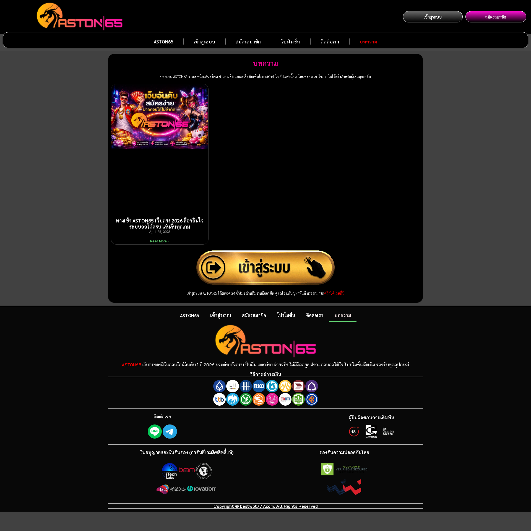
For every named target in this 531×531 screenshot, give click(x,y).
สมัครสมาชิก (248, 41)
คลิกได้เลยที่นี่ (334, 293)
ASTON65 (163, 41)
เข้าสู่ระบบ (204, 41)
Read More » (159, 241)
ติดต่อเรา (330, 41)
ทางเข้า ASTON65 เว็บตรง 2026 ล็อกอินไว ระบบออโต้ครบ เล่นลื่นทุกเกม (160, 223)
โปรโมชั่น (290, 41)
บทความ (368, 41)
